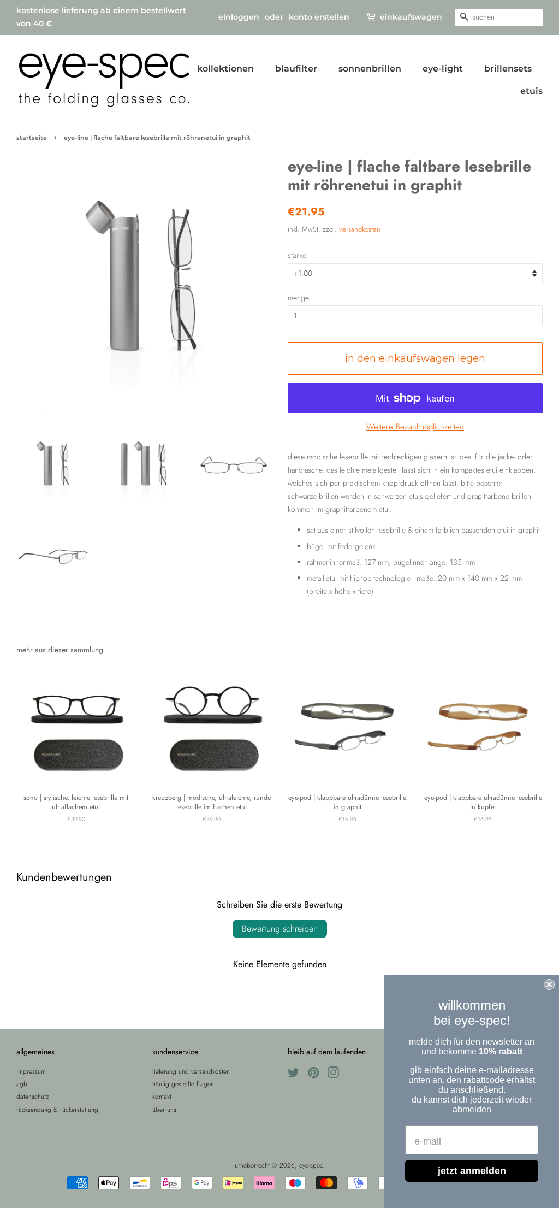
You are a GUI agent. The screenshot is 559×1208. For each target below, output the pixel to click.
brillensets (508, 68)
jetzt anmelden (472, 1170)
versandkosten (359, 229)
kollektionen (225, 68)
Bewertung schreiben (280, 928)
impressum (31, 1071)
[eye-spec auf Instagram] (333, 1075)
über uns (164, 1109)
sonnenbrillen (369, 68)
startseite (31, 138)
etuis (531, 91)
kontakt (161, 1096)
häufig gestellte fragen (183, 1083)
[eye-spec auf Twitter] (294, 1075)
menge (298, 297)
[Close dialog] (549, 984)
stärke (297, 255)
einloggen (238, 17)
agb (21, 1083)
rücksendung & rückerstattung (57, 1109)
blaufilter (296, 68)
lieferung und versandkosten (191, 1071)
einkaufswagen (411, 17)
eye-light (443, 68)
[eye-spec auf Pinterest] (313, 1075)
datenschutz (32, 1096)
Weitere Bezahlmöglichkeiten (415, 427)
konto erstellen (319, 17)
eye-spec (311, 1165)
